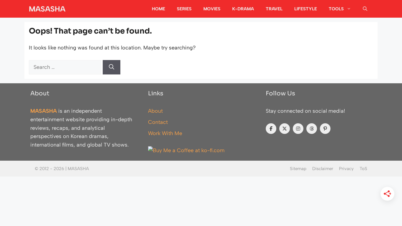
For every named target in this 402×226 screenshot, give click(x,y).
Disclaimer (322, 168)
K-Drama (243, 8)
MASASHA (47, 8)
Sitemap (298, 168)
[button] (365, 9)
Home (158, 8)
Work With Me (165, 133)
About (155, 111)
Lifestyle (305, 8)
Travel (274, 8)
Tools (336, 8)
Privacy (346, 168)
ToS (363, 168)
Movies (211, 8)
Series (184, 8)
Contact (158, 122)
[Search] (111, 67)
